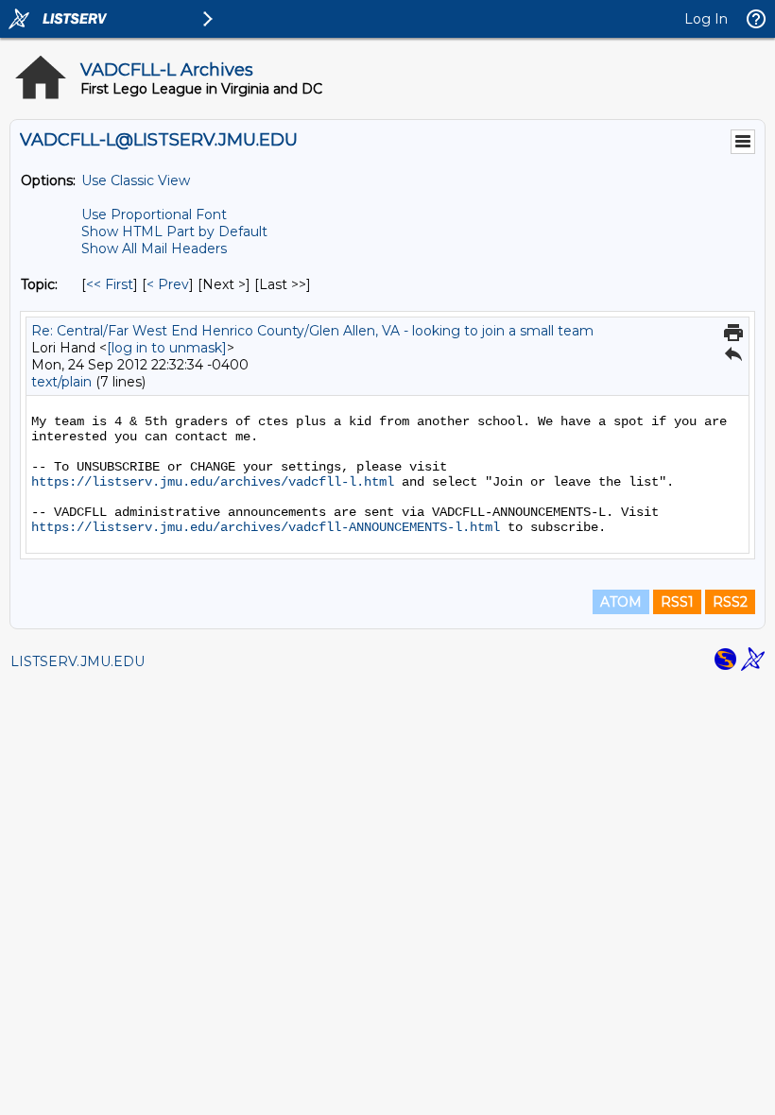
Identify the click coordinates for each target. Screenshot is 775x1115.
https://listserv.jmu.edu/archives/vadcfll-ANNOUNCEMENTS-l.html (265, 527)
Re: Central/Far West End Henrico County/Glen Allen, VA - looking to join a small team (312, 330)
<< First (109, 284)
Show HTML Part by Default (174, 231)
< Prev (167, 284)
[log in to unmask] (167, 347)
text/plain (61, 381)
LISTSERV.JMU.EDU (77, 661)
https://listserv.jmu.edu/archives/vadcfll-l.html (212, 481)
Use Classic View (135, 180)
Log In (706, 18)
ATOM (621, 601)
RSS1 (677, 601)
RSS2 (730, 601)
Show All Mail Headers (154, 248)
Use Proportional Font (154, 214)
